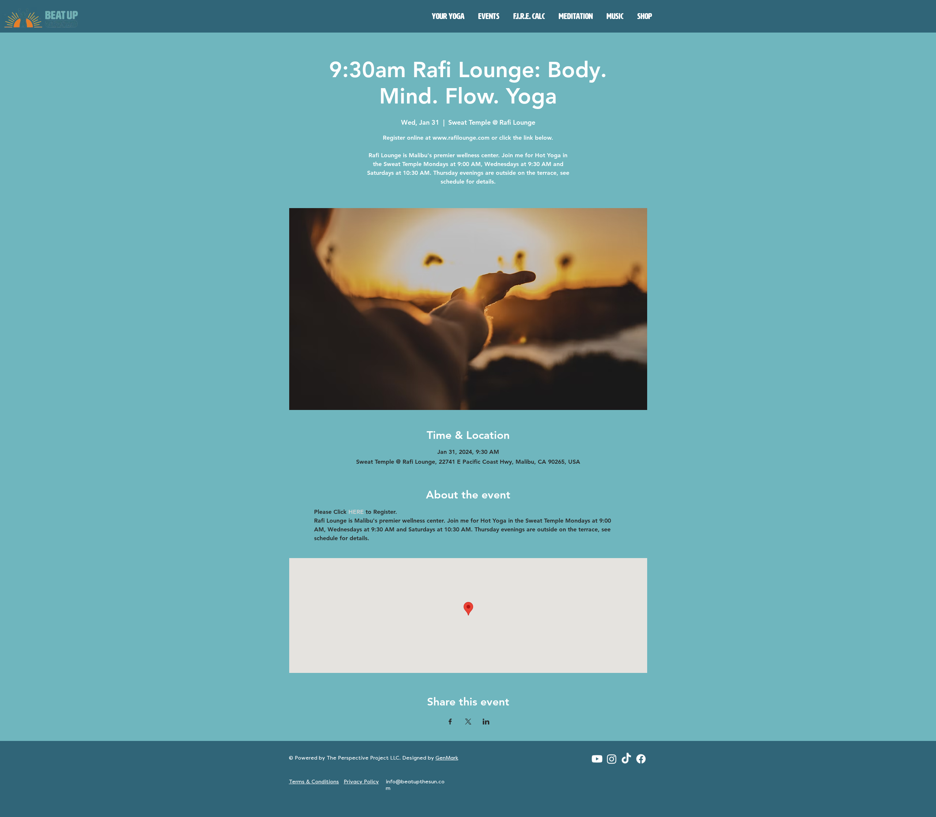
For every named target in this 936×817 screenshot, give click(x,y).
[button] (448, 16)
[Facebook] (641, 759)
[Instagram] (611, 759)
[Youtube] (597, 759)
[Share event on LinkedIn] (486, 721)
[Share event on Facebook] (450, 721)
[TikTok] (626, 759)
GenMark (446, 758)
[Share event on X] (468, 721)
